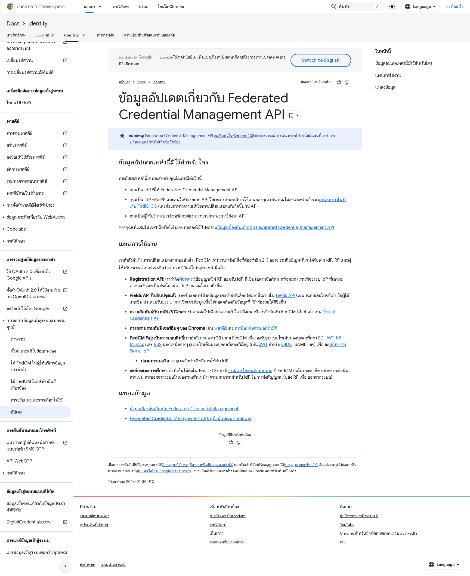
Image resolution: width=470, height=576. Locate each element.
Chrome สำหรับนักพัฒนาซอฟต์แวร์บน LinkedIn (378, 533)
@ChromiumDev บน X (359, 515)
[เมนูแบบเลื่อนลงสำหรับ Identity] (85, 35)
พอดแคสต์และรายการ (227, 542)
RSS (343, 542)
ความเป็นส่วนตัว (113, 564)
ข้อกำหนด (87, 564)
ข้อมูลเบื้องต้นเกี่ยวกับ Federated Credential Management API (275, 227)
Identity (37, 23)
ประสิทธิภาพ (16, 35)
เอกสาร (89, 6)
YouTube (347, 524)
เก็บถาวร (217, 533)
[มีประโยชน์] (339, 82)
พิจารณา (186, 279)
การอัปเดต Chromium (228, 515)
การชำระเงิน (106, 35)
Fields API (285, 295)
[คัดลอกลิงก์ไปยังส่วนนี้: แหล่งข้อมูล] (155, 393)
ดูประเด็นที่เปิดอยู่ (94, 524)
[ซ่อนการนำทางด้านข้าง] (65, 566)
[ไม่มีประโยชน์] (347, 82)
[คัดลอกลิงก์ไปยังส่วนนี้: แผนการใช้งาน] (162, 244)
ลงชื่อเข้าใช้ (455, 6)
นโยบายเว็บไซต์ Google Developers (163, 471)
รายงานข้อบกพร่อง (94, 515)
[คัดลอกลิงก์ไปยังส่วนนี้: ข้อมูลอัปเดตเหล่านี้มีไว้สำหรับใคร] (213, 163)
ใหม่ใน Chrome (171, 6)
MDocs (137, 344)
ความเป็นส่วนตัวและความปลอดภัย (149, 35)
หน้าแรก (124, 82)
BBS (158, 344)
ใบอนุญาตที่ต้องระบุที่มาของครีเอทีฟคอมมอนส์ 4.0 (197, 464)
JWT (263, 344)
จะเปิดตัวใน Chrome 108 (234, 135)
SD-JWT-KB (329, 338)
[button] (35, 205)
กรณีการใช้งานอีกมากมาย (250, 370)
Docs (13, 23)
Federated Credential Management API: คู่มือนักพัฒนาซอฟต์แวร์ (190, 418)
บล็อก (143, 6)
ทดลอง (206, 338)
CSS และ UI (44, 35)
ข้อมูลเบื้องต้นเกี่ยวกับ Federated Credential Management (184, 409)
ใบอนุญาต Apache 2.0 (301, 464)
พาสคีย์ (220, 328)
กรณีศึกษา (121, 6)
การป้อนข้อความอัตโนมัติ (256, 328)
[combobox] (355, 6)
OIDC (286, 344)
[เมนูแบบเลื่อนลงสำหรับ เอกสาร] (101, 6)
